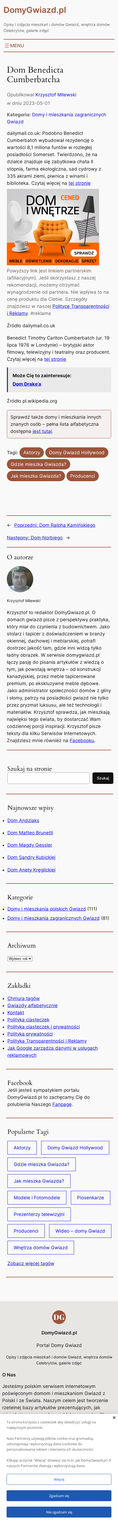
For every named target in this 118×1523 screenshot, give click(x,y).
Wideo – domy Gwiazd (80, 1231)
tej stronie (80, 183)
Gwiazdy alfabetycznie (32, 1005)
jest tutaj (42, 431)
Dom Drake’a (27, 384)
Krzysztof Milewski (55, 94)
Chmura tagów (23, 998)
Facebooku (82, 740)
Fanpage (62, 1104)
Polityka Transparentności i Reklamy (47, 1041)
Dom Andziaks (23, 820)
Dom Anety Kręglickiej (31, 870)
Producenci (82, 476)
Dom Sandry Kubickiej (31, 857)
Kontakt (15, 1012)
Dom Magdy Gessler (29, 845)
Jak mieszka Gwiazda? (36, 476)
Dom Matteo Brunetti (30, 832)
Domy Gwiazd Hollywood (77, 452)
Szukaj (103, 778)
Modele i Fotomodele (37, 1197)
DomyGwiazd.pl (35, 10)
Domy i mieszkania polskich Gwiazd (46, 909)
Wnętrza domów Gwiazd (41, 1247)
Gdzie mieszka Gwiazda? (38, 464)
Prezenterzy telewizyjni (39, 1214)
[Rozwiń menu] (14, 45)
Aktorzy (31, 452)
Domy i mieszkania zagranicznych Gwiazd (53, 918)
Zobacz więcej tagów (30, 1263)
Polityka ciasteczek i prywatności (43, 1027)
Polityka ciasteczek (28, 1019)
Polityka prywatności (30, 1034)
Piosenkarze (90, 1197)
